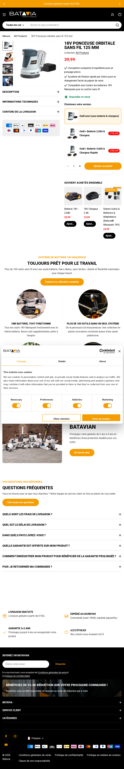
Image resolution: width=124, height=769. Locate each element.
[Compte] (112, 14)
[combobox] (62, 25)
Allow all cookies (101, 418)
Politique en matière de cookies (104, 755)
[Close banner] (119, 351)
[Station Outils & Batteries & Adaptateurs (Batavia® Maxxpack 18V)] (112, 196)
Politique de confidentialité (69, 755)
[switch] (46, 405)
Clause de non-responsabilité (34, 760)
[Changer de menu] (4, 14)
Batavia (6, 759)
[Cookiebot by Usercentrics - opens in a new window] (101, 351)
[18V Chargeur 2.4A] (93, 196)
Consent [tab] (21, 361)
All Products (20, 36)
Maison (6, 36)
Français (36, 738)
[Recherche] (117, 25)
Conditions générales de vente (52, 672)
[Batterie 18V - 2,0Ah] (73, 196)
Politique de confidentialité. (17, 676)
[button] (4, 4)
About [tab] (102, 361)
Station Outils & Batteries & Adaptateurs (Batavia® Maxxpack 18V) (111, 216)
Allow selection (61, 418)
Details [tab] (62, 361)
